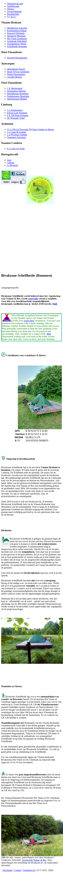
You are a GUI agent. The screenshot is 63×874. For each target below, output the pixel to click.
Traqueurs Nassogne (16, 137)
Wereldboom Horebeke (18, 93)
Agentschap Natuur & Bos (34, 860)
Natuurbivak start (15, 3)
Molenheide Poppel (16, 69)
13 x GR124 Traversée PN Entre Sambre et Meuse (30, 129)
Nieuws (10, 9)
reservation (29, 320)
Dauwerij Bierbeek (16, 33)
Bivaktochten (13, 14)
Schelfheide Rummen (17, 46)
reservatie (33, 298)
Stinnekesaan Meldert (17, 99)
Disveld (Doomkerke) (17, 58)
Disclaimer (8, 870)
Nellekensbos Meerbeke (18, 96)
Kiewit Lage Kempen (17, 113)
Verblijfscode (13, 6)
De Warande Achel (16, 118)
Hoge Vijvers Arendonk (18, 71)
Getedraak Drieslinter (17, 41)
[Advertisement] (31, 239)
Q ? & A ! (11, 16)
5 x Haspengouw (15, 110)
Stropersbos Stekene (16, 91)
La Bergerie (12, 165)
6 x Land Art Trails (16, 148)
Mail (54, 304)
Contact (17, 870)
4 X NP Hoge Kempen (17, 115)
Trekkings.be (29, 870)
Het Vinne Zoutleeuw (17, 38)
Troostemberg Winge (16, 44)
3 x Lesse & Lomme (16, 132)
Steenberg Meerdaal (16, 36)
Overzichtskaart (14, 11)
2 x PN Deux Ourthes (17, 134)
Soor (9, 160)
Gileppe (10, 162)
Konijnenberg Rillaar (17, 30)
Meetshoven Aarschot (17, 28)
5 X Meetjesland (14, 88)
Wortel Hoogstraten (16, 74)
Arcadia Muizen (14, 77)
